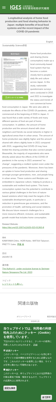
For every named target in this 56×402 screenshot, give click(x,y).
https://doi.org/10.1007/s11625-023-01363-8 (23, 227)
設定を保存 (10, 388)
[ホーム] (31, 7)
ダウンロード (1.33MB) (15, 97)
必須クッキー (12, 350)
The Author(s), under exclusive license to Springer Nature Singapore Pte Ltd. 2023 (25, 270)
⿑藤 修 (20, 244)
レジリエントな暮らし (12, 284)
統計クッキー (12, 370)
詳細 (35, 345)
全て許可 (46, 397)
